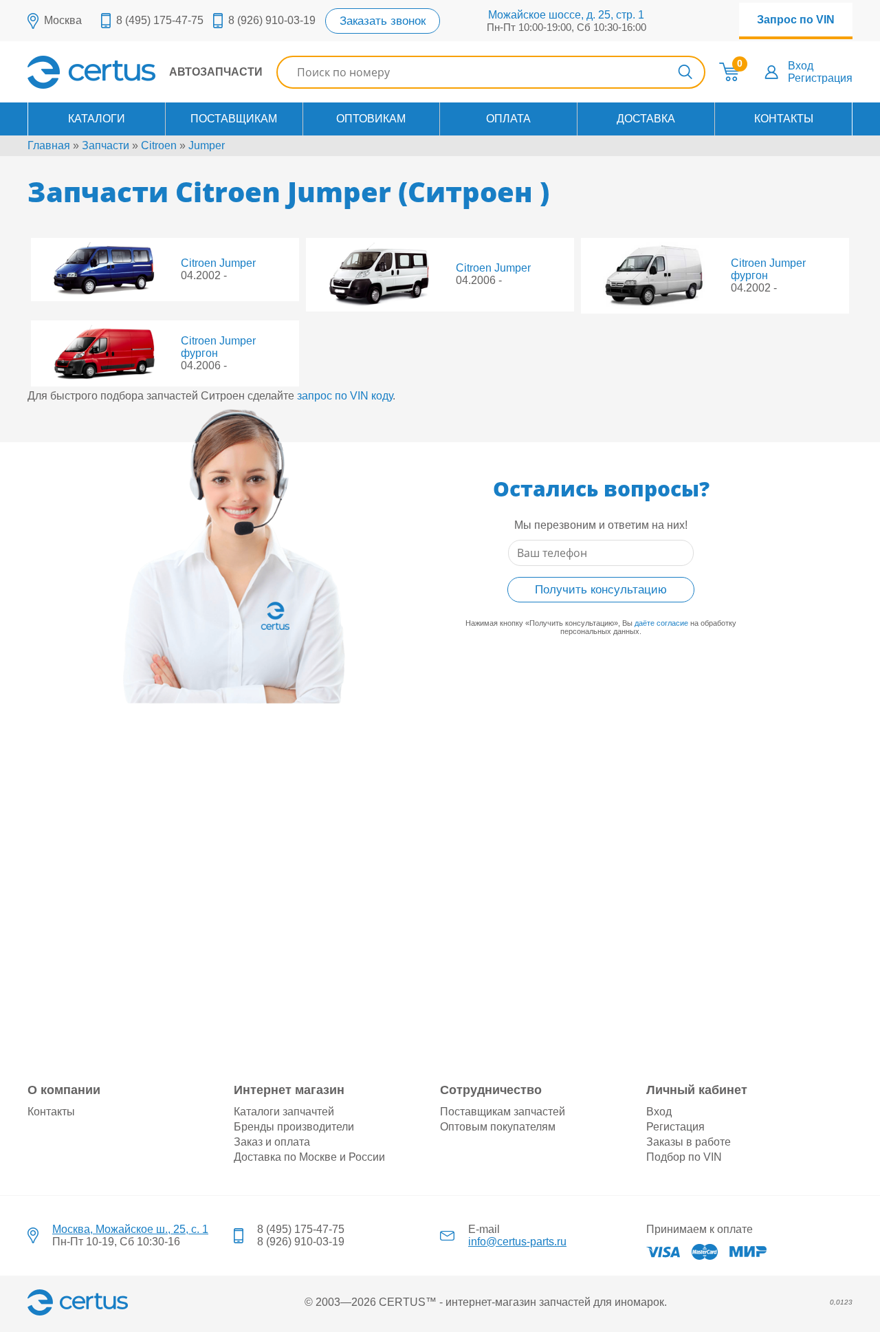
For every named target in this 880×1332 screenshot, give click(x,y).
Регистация (675, 1127)
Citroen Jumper (218, 263)
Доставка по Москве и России (309, 1157)
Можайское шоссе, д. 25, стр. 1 (566, 15)
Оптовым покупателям (498, 1127)
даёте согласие (661, 623)
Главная (49, 145)
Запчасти (105, 145)
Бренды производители (294, 1127)
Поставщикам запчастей (502, 1111)
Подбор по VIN (684, 1157)
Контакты (783, 118)
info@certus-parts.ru (517, 1241)
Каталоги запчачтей (284, 1111)
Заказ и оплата (272, 1142)
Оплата (508, 118)
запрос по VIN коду (345, 396)
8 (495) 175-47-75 (160, 20)
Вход (800, 66)
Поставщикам (233, 118)
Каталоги (96, 118)
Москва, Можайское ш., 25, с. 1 (130, 1229)
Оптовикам (371, 118)
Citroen (159, 145)
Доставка (646, 118)
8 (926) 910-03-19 (272, 20)
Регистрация (820, 78)
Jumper (206, 145)
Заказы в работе (688, 1142)
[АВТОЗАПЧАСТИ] (145, 85)
